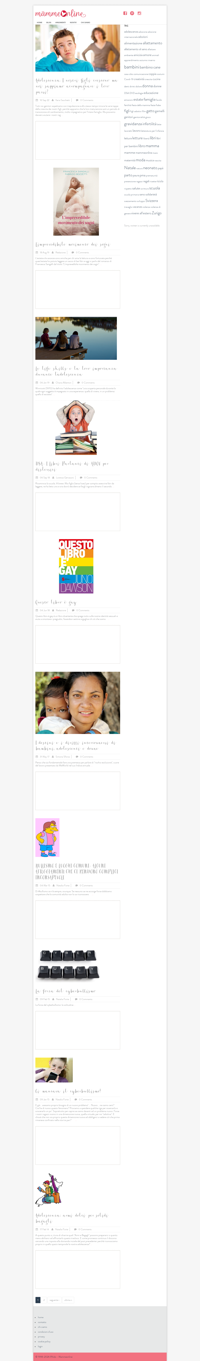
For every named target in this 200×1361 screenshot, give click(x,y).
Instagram (139, 13)
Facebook (125, 13)
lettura (128, 138)
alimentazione (133, 43)
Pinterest (132, 13)
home (40, 1317)
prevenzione (130, 181)
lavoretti (128, 131)
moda (140, 160)
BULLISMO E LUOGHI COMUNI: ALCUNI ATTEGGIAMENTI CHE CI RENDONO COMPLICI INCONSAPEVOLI (76, 872)
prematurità (151, 175)
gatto (150, 111)
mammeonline (144, 153)
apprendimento (131, 60)
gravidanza (133, 124)
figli (127, 111)
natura (139, 168)
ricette (153, 181)
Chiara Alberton (63, 382)
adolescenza (131, 31)
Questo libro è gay (55, 603)
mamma (152, 146)
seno (142, 194)
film (144, 111)
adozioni (143, 37)
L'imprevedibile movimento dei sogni (72, 245)
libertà (146, 138)
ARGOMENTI (60, 22)
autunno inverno (147, 60)
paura (136, 175)
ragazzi (139, 181)
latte (159, 124)
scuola (154, 188)
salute (136, 188)
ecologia (139, 93)
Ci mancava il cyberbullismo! (68, 1092)
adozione (143, 32)
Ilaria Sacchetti (63, 100)
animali (155, 55)
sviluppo (141, 201)
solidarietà (151, 194)
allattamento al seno (135, 49)
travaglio (128, 207)
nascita (157, 160)
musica (150, 160)
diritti (132, 86)
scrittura (145, 188)
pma (142, 175)
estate (138, 99)
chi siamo (42, 1327)
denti (126, 86)
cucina (156, 79)
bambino (146, 67)
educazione (151, 92)
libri (153, 138)
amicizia (138, 55)
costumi (160, 74)
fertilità (127, 105)
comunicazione (141, 74)
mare (155, 153)
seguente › (54, 1300)
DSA (126, 93)
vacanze (137, 207)
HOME (39, 22)
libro (141, 146)
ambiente (128, 55)
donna (147, 86)
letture (137, 138)
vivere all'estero (141, 213)
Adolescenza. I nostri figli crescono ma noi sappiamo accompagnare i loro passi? (76, 87)
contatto (42, 1322)
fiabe (158, 105)
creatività (139, 79)
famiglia (149, 99)
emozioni (128, 100)
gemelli (159, 111)
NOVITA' (73, 22)
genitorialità (139, 117)
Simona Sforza (63, 756)
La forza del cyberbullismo (65, 992)
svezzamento (130, 201)
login (40, 1346)
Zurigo (156, 213)
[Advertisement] (78, 140)
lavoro (137, 130)
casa (126, 74)
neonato (150, 168)
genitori (128, 117)
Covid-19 (128, 79)
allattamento (152, 43)
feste (153, 105)
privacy (41, 1336)
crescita (148, 79)
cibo (131, 74)
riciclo (160, 181)
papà (160, 168)
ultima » (68, 1300)
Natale (130, 168)
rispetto (128, 188)
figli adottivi (135, 111)
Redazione (61, 252)
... (62, 115)
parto (128, 175)
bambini (131, 66)
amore (147, 54)
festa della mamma (141, 105)
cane (157, 67)
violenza (146, 207)
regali (146, 181)
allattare (152, 49)
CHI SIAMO (85, 22)
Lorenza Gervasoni (65, 477)
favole (159, 100)
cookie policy (44, 1341)
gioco (148, 117)
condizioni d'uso (45, 1332)
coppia (152, 74)
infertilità (149, 124)
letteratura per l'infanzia (152, 131)
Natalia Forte (62, 885)
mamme (129, 152)
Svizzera (151, 200)
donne (157, 86)
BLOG (48, 22)
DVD (132, 93)
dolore (139, 86)
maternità (129, 160)
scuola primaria (131, 194)
